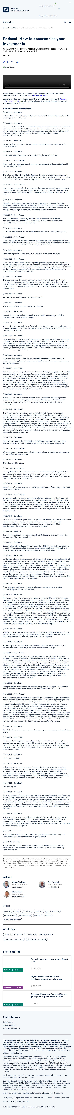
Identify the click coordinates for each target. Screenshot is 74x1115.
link (40, 1047)
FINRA (28, 1044)
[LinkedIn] (8, 62)
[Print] (17, 62)
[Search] (65, 22)
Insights (13, 28)
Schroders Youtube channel (38, 95)
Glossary (65, 1098)
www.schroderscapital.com (16, 1089)
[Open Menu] (70, 22)
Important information (23, 1098)
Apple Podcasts (8, 101)
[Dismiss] (70, 3)
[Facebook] (4, 62)
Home (5, 28)
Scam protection (23, 1101)
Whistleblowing (8, 1101)
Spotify (18, 101)
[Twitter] (12, 62)
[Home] (9, 22)
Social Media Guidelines (43, 1098)
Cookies (57, 1098)
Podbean (63, 99)
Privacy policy (8, 1098)
